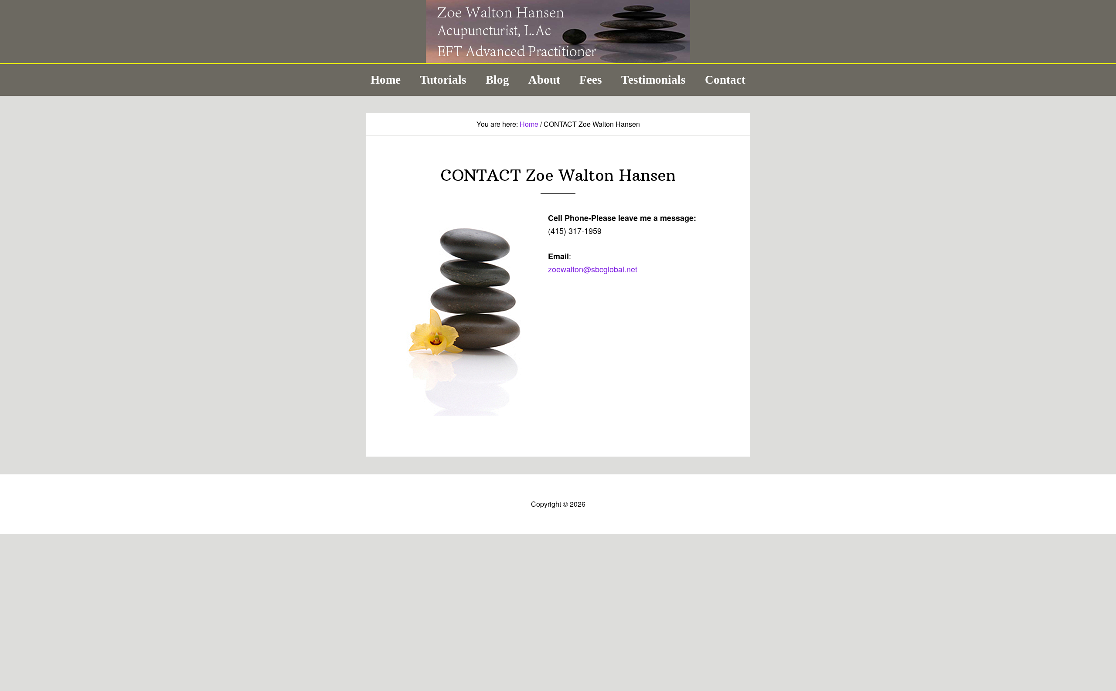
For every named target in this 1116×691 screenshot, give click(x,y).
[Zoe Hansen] (558, 59)
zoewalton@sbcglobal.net (592, 268)
